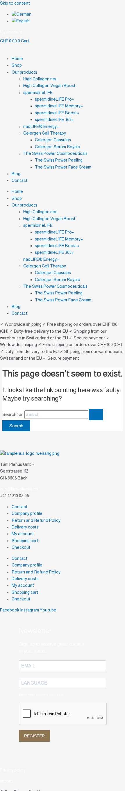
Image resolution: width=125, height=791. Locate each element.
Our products (24, 72)
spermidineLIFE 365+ (54, 119)
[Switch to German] (21, 14)
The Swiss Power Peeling (59, 160)
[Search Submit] (96, 414)
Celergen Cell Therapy (44, 133)
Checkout (21, 547)
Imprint (6, 781)
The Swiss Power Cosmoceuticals (55, 153)
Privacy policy (13, 770)
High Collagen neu (40, 79)
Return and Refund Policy (36, 520)
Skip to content (15, 3)
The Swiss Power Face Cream (63, 167)
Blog (16, 173)
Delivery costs (25, 527)
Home (17, 58)
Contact (20, 180)
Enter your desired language (41, 695)
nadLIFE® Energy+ (41, 126)
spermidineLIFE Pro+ (54, 99)
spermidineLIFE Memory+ (59, 106)
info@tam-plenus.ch (19, 489)
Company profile (27, 513)
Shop (17, 65)
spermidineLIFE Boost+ (57, 113)
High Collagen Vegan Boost (49, 85)
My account (23, 533)
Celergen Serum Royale (57, 146)
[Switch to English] (21, 21)
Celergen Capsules (53, 139)
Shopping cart (25, 540)
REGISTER (34, 736)
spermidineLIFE (38, 92)
